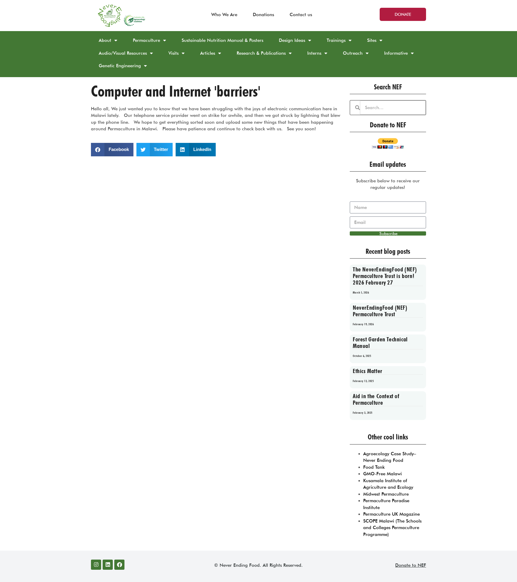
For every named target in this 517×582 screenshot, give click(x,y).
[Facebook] (119, 565)
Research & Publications (261, 53)
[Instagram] (96, 565)
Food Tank (374, 467)
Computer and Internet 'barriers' (175, 91)
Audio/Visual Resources (123, 53)
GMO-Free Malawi (382, 473)
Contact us (301, 14)
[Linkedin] (108, 565)
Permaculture (146, 40)
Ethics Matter (367, 371)
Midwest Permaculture (386, 494)
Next (424, 429)
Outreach (353, 53)
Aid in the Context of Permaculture (376, 399)
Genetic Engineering (120, 65)
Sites (371, 40)
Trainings (336, 40)
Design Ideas (292, 40)
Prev (359, 429)
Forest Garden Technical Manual (380, 342)
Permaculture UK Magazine (391, 514)
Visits (173, 53)
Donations (263, 14)
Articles (207, 53)
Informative (396, 53)
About (105, 40)
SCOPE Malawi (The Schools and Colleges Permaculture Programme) (392, 527)
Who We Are (224, 14)
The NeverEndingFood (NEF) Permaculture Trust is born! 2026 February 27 (385, 276)
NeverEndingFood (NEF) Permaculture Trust (380, 311)
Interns (314, 53)
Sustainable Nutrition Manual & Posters (222, 40)
